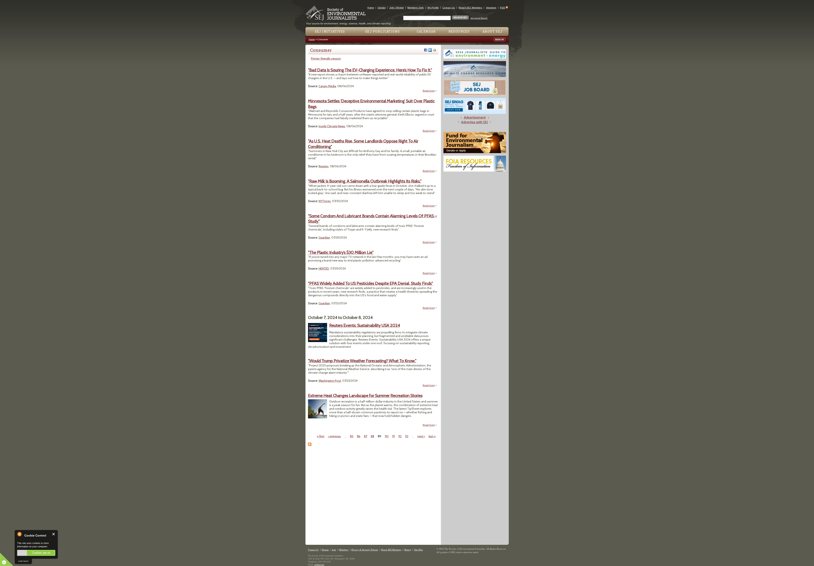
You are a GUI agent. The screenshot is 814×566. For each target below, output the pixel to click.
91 (393, 436)
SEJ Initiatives (330, 31)
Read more (430, 90)
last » (432, 436)
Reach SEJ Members (470, 7)
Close (53, 534)
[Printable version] (434, 50)
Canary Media (327, 86)
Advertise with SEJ (474, 122)
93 (406, 436)
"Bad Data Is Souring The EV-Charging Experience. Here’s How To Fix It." (370, 70)
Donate (382, 7)
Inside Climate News (332, 126)
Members (343, 549)
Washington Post (330, 381)
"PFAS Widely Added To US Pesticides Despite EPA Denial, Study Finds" (370, 283)
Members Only (415, 7)
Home (370, 7)
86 (358, 436)
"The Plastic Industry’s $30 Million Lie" (341, 252)
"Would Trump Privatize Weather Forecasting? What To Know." (362, 360)
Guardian (324, 237)
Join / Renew (396, 7)
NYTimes (325, 201)
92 (399, 436)
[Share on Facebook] (425, 50)
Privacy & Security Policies (364, 549)
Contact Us (448, 7)
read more (23, 560)
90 (387, 436)
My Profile (433, 7)
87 (365, 436)
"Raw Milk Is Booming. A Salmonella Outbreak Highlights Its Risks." (364, 181)
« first (320, 436)
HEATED (324, 268)
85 (351, 436)
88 (372, 436)
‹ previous (334, 436)
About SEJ (492, 31)
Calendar (426, 31)
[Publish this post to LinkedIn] (430, 50)
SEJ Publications (382, 31)
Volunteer (491, 7)
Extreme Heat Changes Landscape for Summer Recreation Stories (365, 395)
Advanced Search (479, 18)
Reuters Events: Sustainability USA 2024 (364, 325)
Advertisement (475, 117)
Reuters (324, 166)
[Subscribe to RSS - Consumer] (309, 445)
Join (334, 549)
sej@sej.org (319, 564)
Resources (459, 31)
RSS (502, 7)
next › (421, 436)
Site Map (418, 549)
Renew (407, 549)
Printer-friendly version (326, 58)
